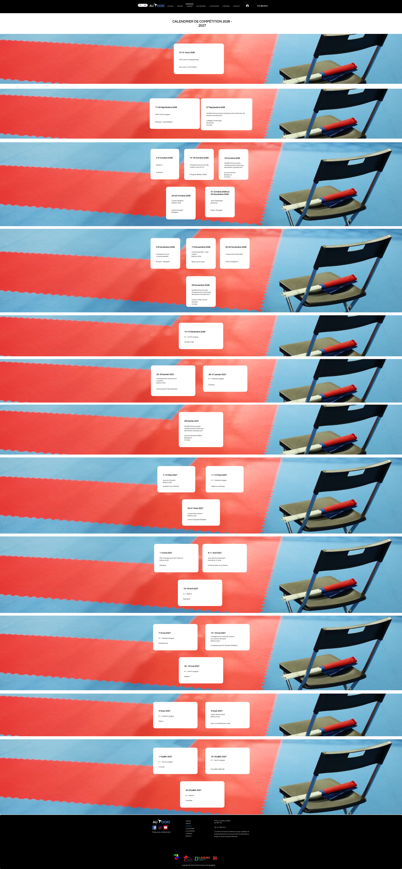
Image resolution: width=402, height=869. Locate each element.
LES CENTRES (190, 828)
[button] (180, 5)
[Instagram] (160, 827)
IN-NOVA (212, 865)
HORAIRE (188, 826)
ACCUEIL (188, 821)
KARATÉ (188, 823)
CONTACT (189, 836)
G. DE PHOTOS (190, 831)
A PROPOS (189, 833)
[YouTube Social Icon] (166, 827)
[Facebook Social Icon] (154, 827)
